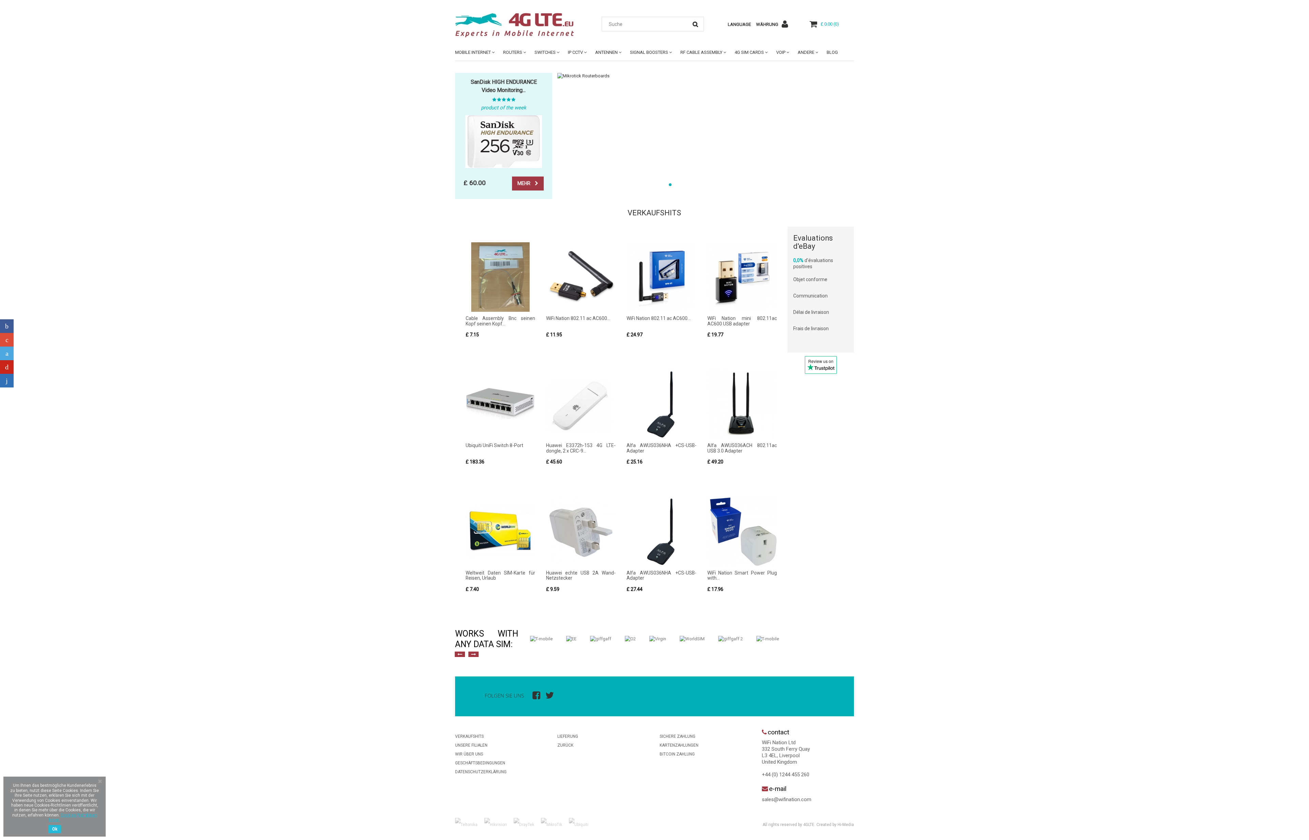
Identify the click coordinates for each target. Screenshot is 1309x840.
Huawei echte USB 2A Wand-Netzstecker (581, 575)
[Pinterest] (7, 367)
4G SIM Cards (749, 52)
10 (741, 184)
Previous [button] (460, 654)
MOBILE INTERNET (473, 52)
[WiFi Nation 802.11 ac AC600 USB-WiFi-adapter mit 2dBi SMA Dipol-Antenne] (581, 277)
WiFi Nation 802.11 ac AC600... (578, 318)
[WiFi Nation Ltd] (518, 25)
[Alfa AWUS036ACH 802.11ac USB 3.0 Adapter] (742, 404)
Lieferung (567, 736)
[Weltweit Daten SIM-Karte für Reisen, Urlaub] (500, 531)
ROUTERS (512, 52)
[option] (541, 639)
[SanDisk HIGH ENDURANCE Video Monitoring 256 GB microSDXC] (504, 141)
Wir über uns (469, 754)
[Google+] (7, 340)
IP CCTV (575, 52)
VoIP (780, 52)
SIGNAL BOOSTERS (649, 52)
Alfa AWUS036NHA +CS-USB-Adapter (661, 448)
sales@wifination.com (786, 799)
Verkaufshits (654, 213)
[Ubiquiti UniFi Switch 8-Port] (500, 404)
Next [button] (473, 654)
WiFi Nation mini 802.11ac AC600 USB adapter (742, 321)
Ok (54, 829)
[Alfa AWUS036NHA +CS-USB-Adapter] (661, 404)
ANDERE (806, 52)
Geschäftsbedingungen (480, 763)
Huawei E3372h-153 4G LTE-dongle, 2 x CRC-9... (581, 448)
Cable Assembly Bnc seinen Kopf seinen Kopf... (500, 321)
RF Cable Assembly (701, 52)
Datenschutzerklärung (481, 771)
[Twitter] (7, 353)
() (830, 24)
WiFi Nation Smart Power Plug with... (742, 575)
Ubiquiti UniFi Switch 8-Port (494, 445)
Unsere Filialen (471, 745)
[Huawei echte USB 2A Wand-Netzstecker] (581, 531)
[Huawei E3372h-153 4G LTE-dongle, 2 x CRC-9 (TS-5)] (581, 404)
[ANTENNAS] (705, 76)
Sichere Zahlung (677, 736)
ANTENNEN (606, 52)
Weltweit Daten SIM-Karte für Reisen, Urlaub (500, 575)
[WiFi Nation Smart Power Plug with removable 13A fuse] (742, 531)
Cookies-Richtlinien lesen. (73, 817)
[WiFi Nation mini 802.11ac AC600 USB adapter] (742, 277)
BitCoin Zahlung (677, 754)
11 (750, 184)
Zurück (565, 745)
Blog (832, 52)
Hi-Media (846, 824)
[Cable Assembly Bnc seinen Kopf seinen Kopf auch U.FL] (500, 277)
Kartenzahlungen (679, 745)
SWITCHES (545, 52)
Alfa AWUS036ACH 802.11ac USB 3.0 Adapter (742, 448)
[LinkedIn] (7, 380)
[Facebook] (7, 326)
